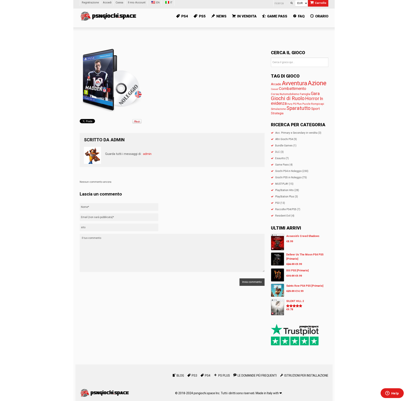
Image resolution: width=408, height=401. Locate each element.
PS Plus (297, 103)
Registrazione (90, 2)
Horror (312, 98)
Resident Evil (282, 215)
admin (117, 139)
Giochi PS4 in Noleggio (288, 171)
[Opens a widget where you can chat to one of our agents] (392, 393)
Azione (317, 83)
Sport (315, 109)
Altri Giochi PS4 (284, 139)
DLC (277, 151)
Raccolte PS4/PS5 (285, 209)
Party (289, 104)
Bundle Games (284, 145)
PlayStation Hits (284, 190)
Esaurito (280, 158)
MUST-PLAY (281, 183)
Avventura (294, 83)
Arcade (276, 84)
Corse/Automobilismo (285, 94)
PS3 (277, 202)
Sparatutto (298, 108)
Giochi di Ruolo (288, 98)
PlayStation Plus (284, 196)
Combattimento (292, 88)
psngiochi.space (204, 393)
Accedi (107, 2)
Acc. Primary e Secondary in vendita (296, 132)
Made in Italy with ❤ (269, 393)
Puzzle (306, 103)
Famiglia (305, 94)
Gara (315, 93)
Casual (274, 89)
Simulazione (278, 109)
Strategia (277, 113)
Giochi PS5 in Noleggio (288, 177)
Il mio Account (137, 2)
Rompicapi (317, 103)
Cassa (119, 2)
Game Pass (282, 164)
